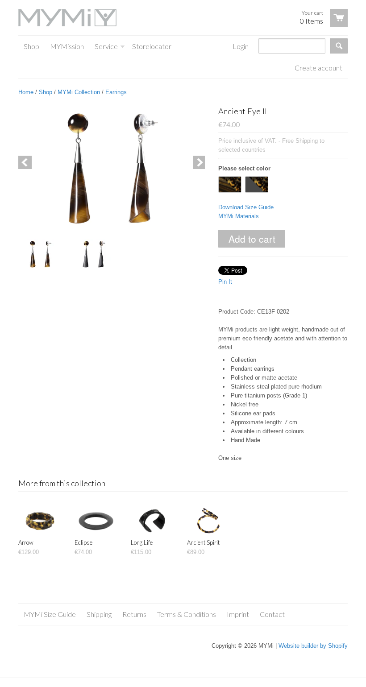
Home (25, 92)
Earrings (116, 92)
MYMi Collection (79, 92)
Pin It (225, 281)
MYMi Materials (238, 216)
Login (241, 46)
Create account (318, 67)
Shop (45, 92)
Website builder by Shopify (313, 645)
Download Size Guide (246, 207)
